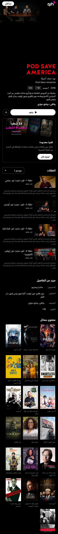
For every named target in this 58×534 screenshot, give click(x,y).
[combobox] (13, 170)
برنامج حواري (43, 104)
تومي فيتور (13, 293)
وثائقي (53, 104)
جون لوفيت (30, 293)
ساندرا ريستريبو (37, 287)
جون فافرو (40, 293)
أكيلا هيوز (21, 293)
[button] (8, 3)
